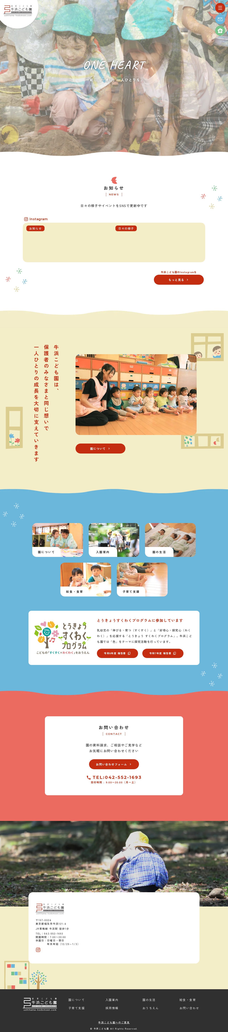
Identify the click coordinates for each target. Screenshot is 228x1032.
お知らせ (114, 188)
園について (76, 1000)
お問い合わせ (114, 727)
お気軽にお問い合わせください (114, 750)
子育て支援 (76, 1008)
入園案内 (112, 1000)
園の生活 (149, 1000)
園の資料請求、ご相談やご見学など (114, 745)
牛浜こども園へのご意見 (114, 1022)
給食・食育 (188, 1000)
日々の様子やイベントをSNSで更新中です (114, 205)
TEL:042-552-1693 (117, 777)
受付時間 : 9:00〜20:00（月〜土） (114, 782)
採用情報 (112, 1008)
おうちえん (150, 1008)
